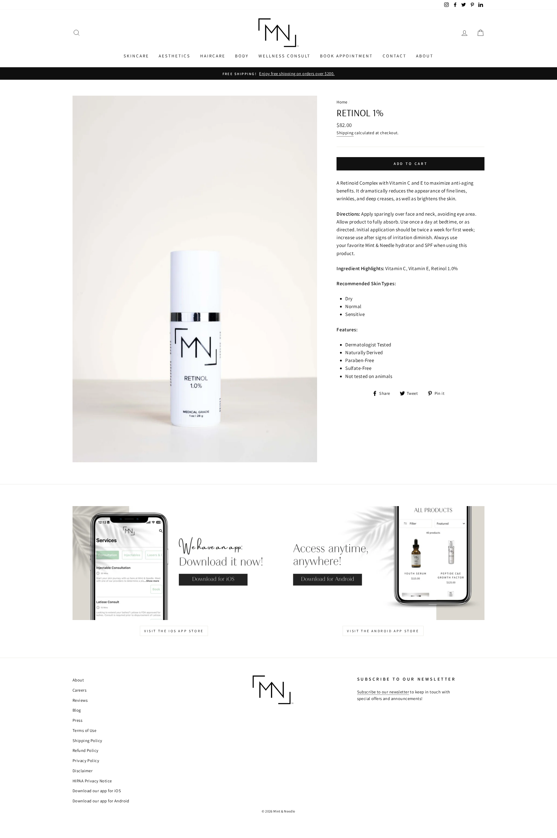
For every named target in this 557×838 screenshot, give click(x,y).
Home (342, 102)
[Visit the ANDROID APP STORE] (383, 563)
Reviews (80, 700)
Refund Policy (86, 750)
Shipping (345, 132)
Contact (394, 56)
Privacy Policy (86, 760)
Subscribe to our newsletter (383, 692)
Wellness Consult (284, 56)
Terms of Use (84, 730)
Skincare (136, 56)
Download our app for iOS (97, 790)
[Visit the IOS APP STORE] (174, 563)
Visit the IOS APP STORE (174, 631)
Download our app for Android (101, 801)
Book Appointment (346, 56)
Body (242, 56)
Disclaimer (83, 770)
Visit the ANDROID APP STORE (383, 631)
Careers (79, 690)
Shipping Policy (87, 740)
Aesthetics (174, 56)
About (424, 56)
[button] (76, 33)
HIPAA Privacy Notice (92, 781)
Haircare (212, 56)
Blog (77, 710)
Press (77, 720)
